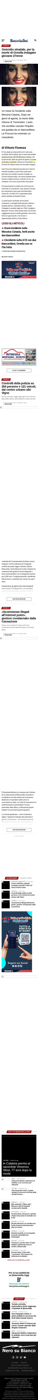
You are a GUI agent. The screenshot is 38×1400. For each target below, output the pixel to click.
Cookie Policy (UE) (12, 1370)
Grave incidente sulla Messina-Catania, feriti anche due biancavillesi (18, 232)
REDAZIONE (8, 61)
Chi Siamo (14, 1363)
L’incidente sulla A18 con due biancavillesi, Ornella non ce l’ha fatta (19, 243)
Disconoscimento (28, 1370)
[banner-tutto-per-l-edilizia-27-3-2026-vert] (17, 972)
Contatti (24, 1363)
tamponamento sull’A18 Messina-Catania (16, 157)
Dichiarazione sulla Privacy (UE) (20, 1368)
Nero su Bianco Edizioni (20, 1365)
